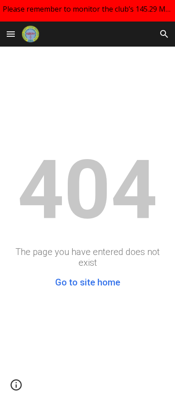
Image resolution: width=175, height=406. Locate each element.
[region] (87, 11)
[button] (11, 34)
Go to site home (87, 282)
